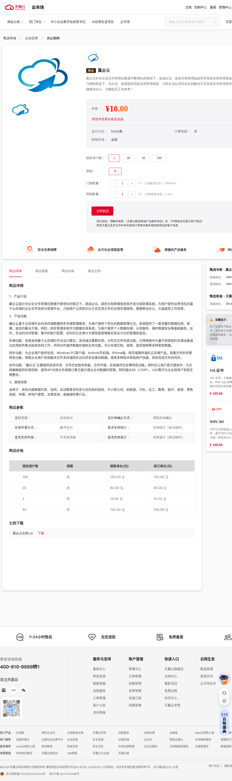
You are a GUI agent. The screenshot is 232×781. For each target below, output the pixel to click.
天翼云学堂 (172, 705)
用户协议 (214, 766)
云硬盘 (173, 732)
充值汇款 (135, 698)
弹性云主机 (48, 732)
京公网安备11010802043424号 (26, 774)
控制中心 (200, 7)
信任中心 (170, 698)
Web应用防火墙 (204, 732)
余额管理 (135, 683)
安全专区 (98, 746)
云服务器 (123, 739)
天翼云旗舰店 (174, 669)
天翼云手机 (99, 732)
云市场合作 (208, 683)
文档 (188, 7)
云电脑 (20, 732)
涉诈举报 (99, 712)
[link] (9, 38)
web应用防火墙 (25, 746)
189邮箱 (72, 753)
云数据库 (123, 732)
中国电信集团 (24, 753)
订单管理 (135, 676)
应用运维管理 (126, 746)
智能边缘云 (176, 739)
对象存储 (149, 732)
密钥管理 (46, 746)
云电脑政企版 (75, 732)
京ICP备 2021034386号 (64, 774)
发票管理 (135, 691)
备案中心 (99, 669)
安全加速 (98, 739)
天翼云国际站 (49, 753)
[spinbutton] (122, 183)
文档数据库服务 (178, 746)
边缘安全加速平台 (52, 739)
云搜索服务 (202, 746)
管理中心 (135, 669)
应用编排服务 (203, 739)
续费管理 (135, 705)
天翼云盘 (123, 753)
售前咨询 (99, 676)
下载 (41, 533)
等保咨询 (72, 746)
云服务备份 (22, 739)
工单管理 (99, 698)
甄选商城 (206, 669)
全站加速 (72, 739)
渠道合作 (206, 676)
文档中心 (170, 676)
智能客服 (99, 683)
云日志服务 (150, 746)
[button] (112, 183)
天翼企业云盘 (101, 753)
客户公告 (99, 705)
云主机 (148, 739)
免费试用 (170, 691)
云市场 (38, 7)
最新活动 (170, 683)
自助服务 (99, 691)
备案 (213, 7)
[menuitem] (15, 270)
